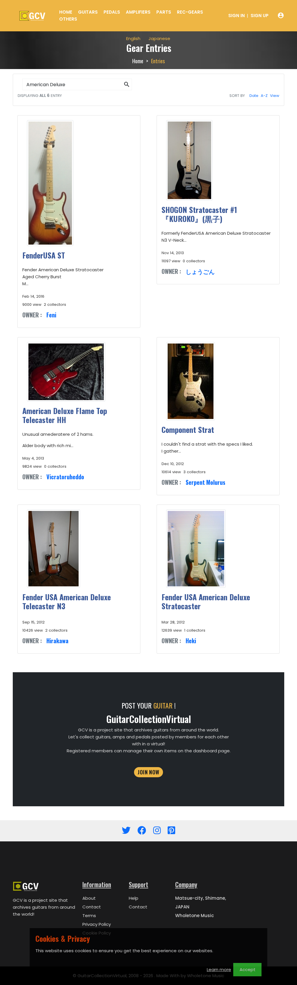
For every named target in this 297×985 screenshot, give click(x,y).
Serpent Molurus (205, 482)
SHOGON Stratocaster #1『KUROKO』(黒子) (199, 214)
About (89, 898)
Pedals (112, 12)
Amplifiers (138, 12)
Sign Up (260, 15)
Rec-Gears (190, 12)
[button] (127, 84)
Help (133, 898)
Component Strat (188, 429)
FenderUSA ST (43, 255)
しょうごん (200, 271)
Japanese (159, 38)
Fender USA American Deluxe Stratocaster (206, 601)
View (274, 95)
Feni (51, 314)
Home (65, 12)
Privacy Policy (96, 924)
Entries (158, 61)
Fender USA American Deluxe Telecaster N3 (66, 601)
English (133, 38)
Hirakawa (57, 640)
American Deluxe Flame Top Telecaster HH (64, 415)
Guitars (88, 12)
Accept (248, 969)
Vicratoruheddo (65, 476)
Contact (91, 907)
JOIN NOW (148, 772)
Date (253, 95)
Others (68, 19)
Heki (191, 640)
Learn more (219, 969)
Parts (163, 12)
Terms (89, 915)
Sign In (236, 15)
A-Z (264, 95)
